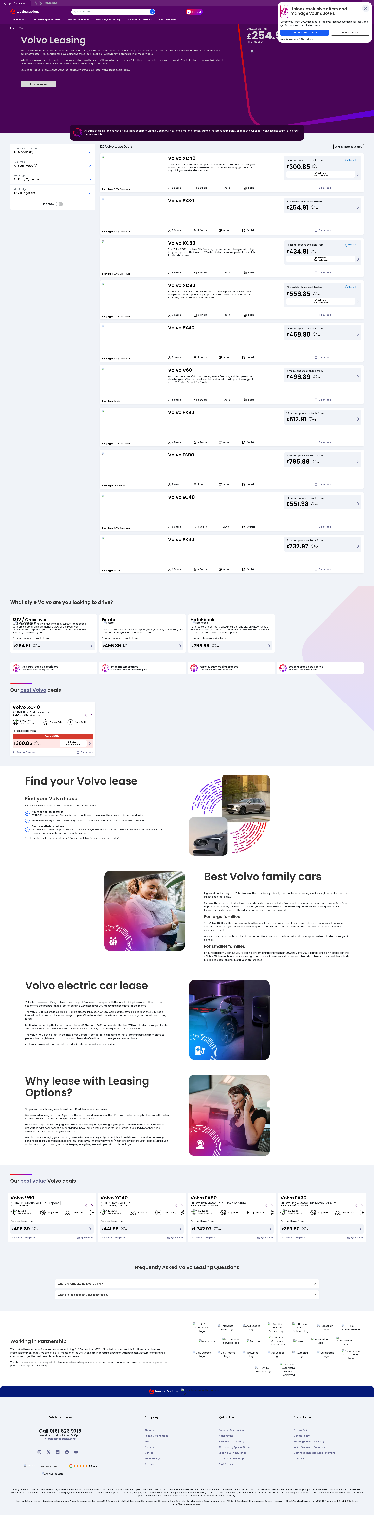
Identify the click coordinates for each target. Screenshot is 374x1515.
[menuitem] (19, 20)
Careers (149, 1447)
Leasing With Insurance (232, 1453)
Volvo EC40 (181, 497)
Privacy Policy (302, 1430)
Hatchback (202, 620)
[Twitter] (48, 1452)
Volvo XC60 (181, 243)
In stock (59, 204)
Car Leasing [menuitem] (19, 3)
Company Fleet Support (233, 1458)
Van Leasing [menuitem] (50, 3)
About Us (149, 1430)
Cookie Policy (302, 1435)
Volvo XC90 (181, 285)
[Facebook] (67, 1452)
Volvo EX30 (181, 200)
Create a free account (304, 32)
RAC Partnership (228, 1464)
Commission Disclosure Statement (314, 1453)
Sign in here (307, 39)
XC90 (132, 60)
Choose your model (25, 148)
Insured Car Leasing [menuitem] (78, 19)
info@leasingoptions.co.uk (60, 1439)
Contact (149, 1453)
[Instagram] (39, 1452)
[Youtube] (76, 1452)
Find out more (38, 84)
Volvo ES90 (181, 454)
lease (37, 70)
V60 (102, 60)
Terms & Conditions (156, 1435)
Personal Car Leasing (231, 1430)
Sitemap (149, 1464)
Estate (108, 620)
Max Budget (21, 189)
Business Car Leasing (231, 1441)
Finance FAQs (152, 1458)
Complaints (301, 1458)
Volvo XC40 (181, 158)
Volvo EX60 (181, 539)
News (147, 1441)
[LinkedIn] (58, 1452)
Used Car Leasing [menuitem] (167, 19)
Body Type (20, 176)
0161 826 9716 (344, 1501)
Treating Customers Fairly (309, 1441)
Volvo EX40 (181, 327)
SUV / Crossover (30, 620)
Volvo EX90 (181, 412)
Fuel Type (19, 162)
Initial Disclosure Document (310, 1447)
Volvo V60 (180, 370)
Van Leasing (226, 1435)
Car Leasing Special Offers (234, 1447)
